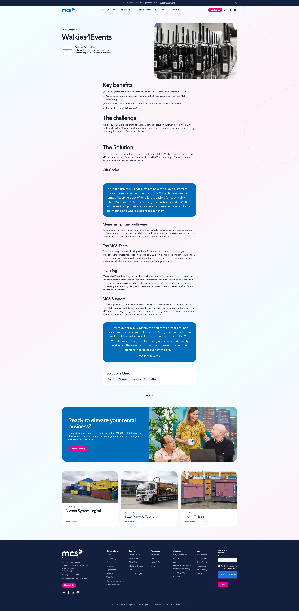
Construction (134, 555)
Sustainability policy (181, 569)
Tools (131, 570)
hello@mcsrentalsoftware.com (74, 579)
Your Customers (113, 577)
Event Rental (134, 559)
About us (177, 10)
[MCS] (68, 10)
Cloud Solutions (113, 585)
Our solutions (106, 10)
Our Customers (69, 30)
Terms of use (200, 566)
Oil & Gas (133, 562)
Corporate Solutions (115, 581)
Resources (160, 10)
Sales (108, 555)
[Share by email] (147, 396)
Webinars (155, 555)
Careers (176, 576)
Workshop (110, 574)
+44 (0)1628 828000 (70, 575)
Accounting (111, 559)
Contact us (215, 10)
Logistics (110, 566)
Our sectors (125, 10)
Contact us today (78, 449)
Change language (167, 3)
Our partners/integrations (182, 563)
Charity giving (179, 573)
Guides (154, 559)
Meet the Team (179, 559)
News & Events (157, 562)
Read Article (71, 522)
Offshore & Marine (136, 566)
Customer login (202, 555)
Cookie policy (201, 570)
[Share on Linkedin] (152, 396)
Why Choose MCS (181, 555)
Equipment (111, 570)
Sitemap (198, 574)
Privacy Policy (201, 562)
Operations (111, 562)
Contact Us (69, 585)
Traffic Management (137, 574)
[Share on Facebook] (149, 396)
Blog (153, 566)
